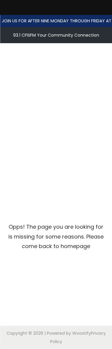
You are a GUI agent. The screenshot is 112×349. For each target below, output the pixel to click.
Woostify (81, 333)
